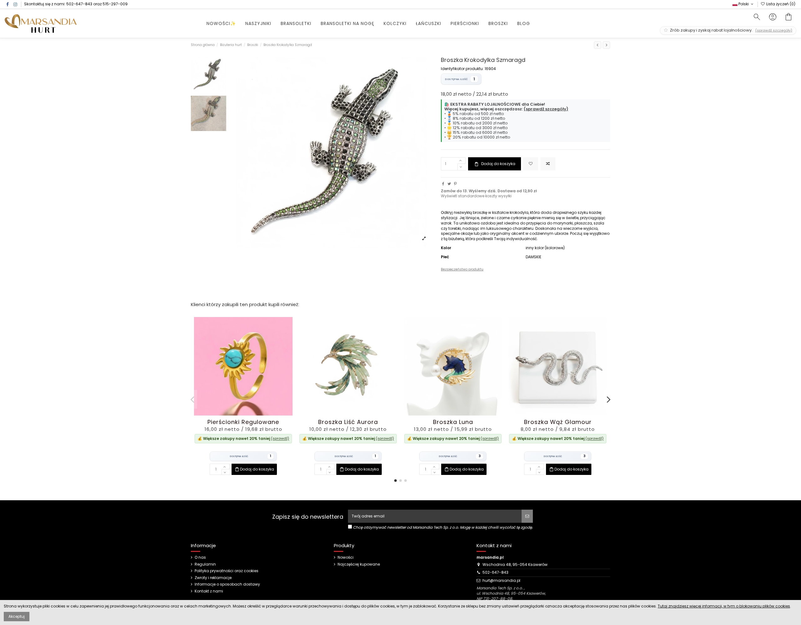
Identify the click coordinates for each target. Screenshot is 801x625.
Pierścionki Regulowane (243, 422)
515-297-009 (115, 4)
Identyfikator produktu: (462, 68)
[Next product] (606, 45)
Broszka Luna (453, 422)
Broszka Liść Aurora (348, 422)
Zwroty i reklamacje (213, 577)
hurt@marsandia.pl (501, 580)
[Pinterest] (455, 183)
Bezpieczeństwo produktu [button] (462, 269)
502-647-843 (79, 4)
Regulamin (205, 564)
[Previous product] (597, 45)
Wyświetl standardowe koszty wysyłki (476, 196)
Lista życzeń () (780, 4)
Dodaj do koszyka (498, 163)
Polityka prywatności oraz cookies (226, 570)
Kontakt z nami (209, 591)
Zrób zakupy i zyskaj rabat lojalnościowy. (730, 30)
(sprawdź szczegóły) (546, 109)
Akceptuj (16, 616)
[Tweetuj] (449, 183)
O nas (200, 557)
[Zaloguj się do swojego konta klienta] (773, 17)
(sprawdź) (280, 438)
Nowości (346, 557)
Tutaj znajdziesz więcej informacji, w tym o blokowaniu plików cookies (724, 606)
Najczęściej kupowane (359, 564)
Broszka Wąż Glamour (558, 422)
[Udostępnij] (443, 183)
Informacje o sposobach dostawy (227, 584)
